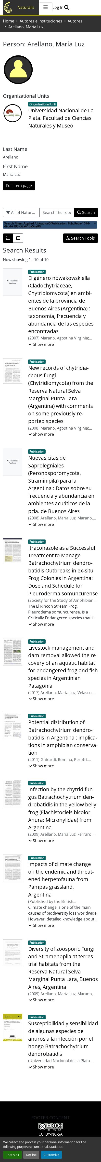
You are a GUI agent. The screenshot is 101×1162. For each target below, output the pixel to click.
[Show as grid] (18, 238)
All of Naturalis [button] (24, 212)
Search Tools (82, 238)
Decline (31, 1154)
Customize (51, 1154)
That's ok (12, 1154)
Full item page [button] (19, 185)
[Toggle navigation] (45, 7)
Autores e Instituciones (41, 21)
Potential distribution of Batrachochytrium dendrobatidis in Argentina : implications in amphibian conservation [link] (63, 737)
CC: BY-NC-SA (50, 1134)
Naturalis (25, 7)
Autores (75, 21)
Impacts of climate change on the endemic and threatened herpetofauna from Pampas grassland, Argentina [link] (61, 879)
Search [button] (88, 212)
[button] (66, 7)
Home (8, 21)
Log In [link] (57, 7)
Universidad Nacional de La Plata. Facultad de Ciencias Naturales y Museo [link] (61, 118)
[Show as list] (8, 238)
